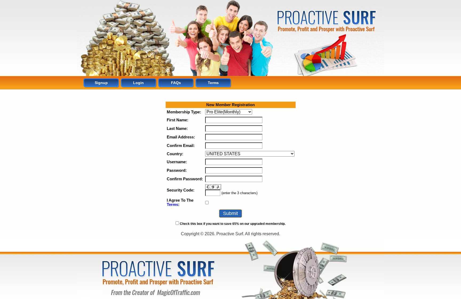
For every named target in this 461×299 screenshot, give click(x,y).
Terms (172, 204)
